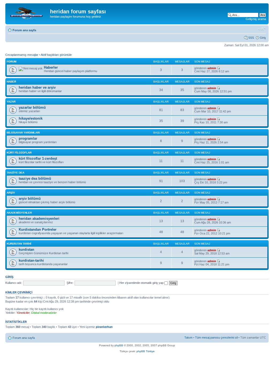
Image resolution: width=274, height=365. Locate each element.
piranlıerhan (104, 326)
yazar (11, 101)
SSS (251, 37)
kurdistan (26, 250)
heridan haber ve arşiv (37, 87)
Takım (188, 337)
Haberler (51, 67)
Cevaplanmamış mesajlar (21, 54)
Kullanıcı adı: (13, 282)
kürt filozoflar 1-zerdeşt (38, 158)
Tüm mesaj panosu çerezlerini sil (216, 337)
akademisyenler (19, 212)
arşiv (11, 192)
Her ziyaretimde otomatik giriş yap (141, 282)
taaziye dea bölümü (35, 178)
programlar (28, 138)
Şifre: (70, 282)
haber (11, 81)
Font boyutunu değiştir (262, 29)
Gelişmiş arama (256, 19)
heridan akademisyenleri (39, 219)
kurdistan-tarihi (31, 260)
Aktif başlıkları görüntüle (56, 54)
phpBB (119, 345)
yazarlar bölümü (32, 107)
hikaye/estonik (31, 118)
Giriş (263, 37)
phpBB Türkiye (145, 351)
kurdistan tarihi (19, 243)
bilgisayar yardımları (23, 132)
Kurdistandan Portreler (37, 229)
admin (211, 68)
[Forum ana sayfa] (28, 13)
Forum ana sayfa (24, 30)
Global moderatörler (44, 312)
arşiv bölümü (30, 199)
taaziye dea (15, 172)
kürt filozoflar (19, 152)
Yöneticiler (22, 312)
